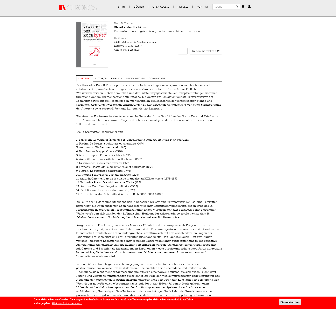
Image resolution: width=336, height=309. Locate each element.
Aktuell (183, 6)
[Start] (78, 8)
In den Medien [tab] (135, 78)
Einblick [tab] (116, 78)
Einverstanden (290, 302)
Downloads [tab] (157, 78)
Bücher (139, 6)
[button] (242, 7)
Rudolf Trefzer (123, 23)
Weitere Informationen (67, 303)
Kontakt (202, 6)
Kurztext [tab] (84, 78)
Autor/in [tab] (101, 78)
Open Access (160, 6)
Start (121, 6)
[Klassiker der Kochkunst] (92, 44)
